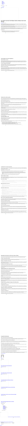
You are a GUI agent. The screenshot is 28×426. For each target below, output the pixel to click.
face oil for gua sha (3, 353)
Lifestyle (3, 2)
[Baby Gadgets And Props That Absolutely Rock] (4, 364)
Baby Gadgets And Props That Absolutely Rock (6, 365)
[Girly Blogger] (2, 7)
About (2, 1)
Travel (2, 3)
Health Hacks (2, 388)
